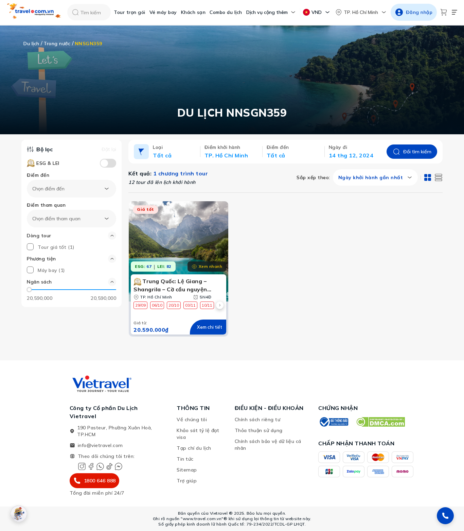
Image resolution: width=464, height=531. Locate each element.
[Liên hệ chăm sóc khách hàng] (445, 515)
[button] (71, 282)
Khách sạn (193, 12)
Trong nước (56, 43)
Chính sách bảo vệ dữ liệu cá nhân (268, 444)
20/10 (173, 305)
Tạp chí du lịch (194, 448)
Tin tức (185, 459)
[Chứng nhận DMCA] (380, 422)
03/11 (190, 305)
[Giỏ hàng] (444, 12)
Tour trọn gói (129, 12)
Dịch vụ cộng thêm (267, 12)
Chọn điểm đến (48, 189)
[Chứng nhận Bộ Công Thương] (333, 422)
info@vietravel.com (100, 445)
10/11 (207, 305)
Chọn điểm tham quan (56, 219)
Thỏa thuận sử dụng (259, 430)
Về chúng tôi (192, 419)
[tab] (428, 177)
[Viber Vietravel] (100, 466)
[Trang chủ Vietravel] (34, 12)
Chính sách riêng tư (258, 419)
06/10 (157, 305)
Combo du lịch (226, 12)
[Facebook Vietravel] (91, 466)
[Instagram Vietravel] (82, 466)
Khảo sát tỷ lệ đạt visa (198, 433)
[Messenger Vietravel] (118, 466)
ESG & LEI (47, 163)
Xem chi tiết (209, 327)
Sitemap (187, 470)
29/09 (140, 305)
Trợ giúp (187, 481)
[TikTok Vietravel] (109, 466)
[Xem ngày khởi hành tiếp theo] (220, 305)
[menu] (454, 12)
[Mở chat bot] (18, 513)
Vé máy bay (163, 12)
